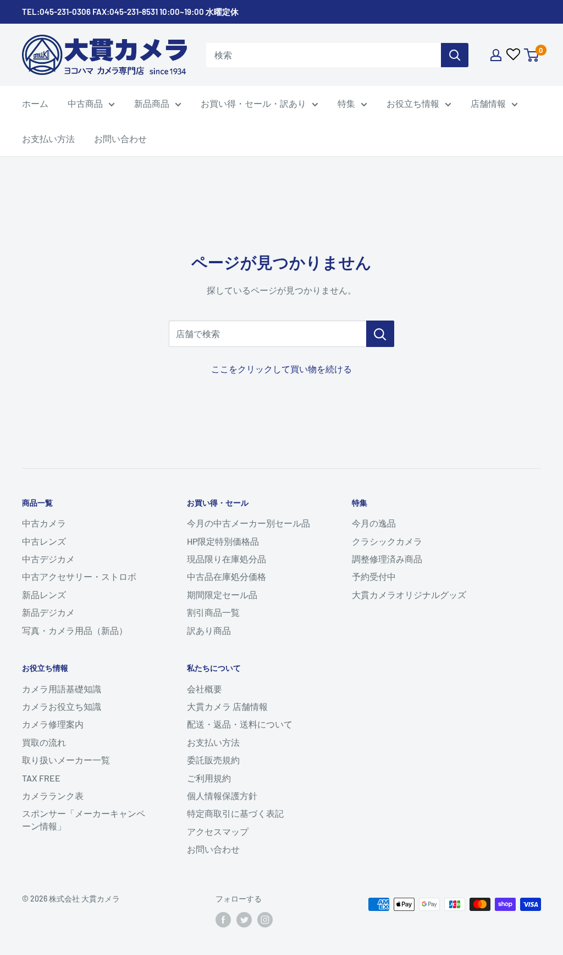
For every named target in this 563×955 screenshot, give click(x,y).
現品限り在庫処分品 (226, 559)
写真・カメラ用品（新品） (75, 630)
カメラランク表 (53, 795)
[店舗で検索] (380, 334)
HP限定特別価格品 (223, 541)
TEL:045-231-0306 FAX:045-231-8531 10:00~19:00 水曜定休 (130, 12)
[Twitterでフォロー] (244, 919)
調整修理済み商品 (387, 559)
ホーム (35, 103)
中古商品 (85, 103)
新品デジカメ (48, 612)
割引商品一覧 (213, 612)
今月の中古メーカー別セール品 (248, 523)
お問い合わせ (120, 138)
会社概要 (204, 688)
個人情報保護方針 (222, 795)
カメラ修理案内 (53, 724)
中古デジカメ (48, 559)
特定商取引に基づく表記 (235, 813)
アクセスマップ (218, 831)
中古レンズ (44, 541)
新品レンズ (44, 594)
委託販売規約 (213, 760)
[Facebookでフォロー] (223, 919)
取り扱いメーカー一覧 (66, 760)
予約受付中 (374, 576)
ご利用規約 (209, 778)
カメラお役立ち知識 (61, 706)
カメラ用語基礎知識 (61, 688)
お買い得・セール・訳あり (253, 103)
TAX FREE (41, 778)
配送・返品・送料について (239, 724)
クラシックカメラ (387, 541)
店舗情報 (488, 103)
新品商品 (151, 103)
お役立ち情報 (413, 103)
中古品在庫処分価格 (226, 576)
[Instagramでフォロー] (265, 919)
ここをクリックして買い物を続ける (281, 368)
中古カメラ (44, 523)
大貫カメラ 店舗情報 (227, 706)
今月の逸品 (374, 523)
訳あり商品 (209, 630)
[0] (532, 55)
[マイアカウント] (495, 55)
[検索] (454, 55)
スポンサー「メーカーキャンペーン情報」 (83, 819)
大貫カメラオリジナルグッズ (409, 594)
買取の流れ (44, 742)
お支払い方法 (48, 138)
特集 (346, 103)
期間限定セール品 (222, 594)
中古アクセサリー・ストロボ (79, 576)
